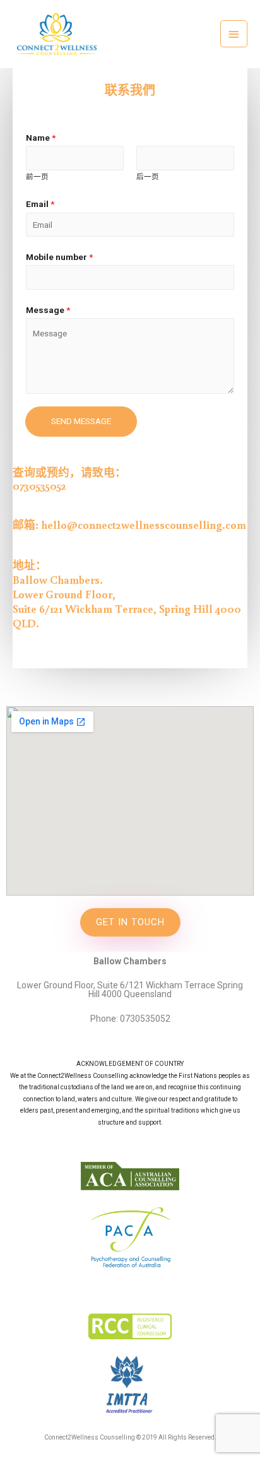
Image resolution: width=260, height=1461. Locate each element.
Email (40, 204)
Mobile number (59, 257)
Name (41, 138)
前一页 (37, 176)
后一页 (147, 176)
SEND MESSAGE (81, 421)
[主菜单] (234, 33)
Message (48, 310)
